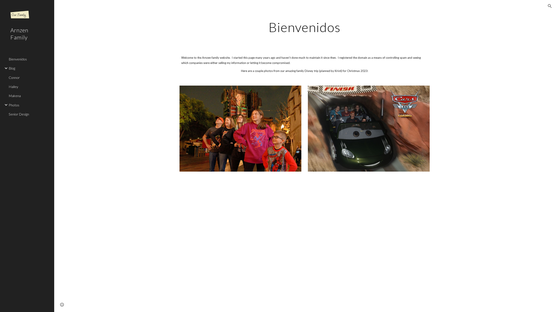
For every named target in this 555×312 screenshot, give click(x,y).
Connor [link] (14, 77)
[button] (550, 6)
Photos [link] (14, 105)
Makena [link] (15, 96)
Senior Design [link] (19, 114)
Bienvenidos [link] (18, 59)
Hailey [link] (13, 86)
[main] (304, 27)
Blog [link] (12, 68)
